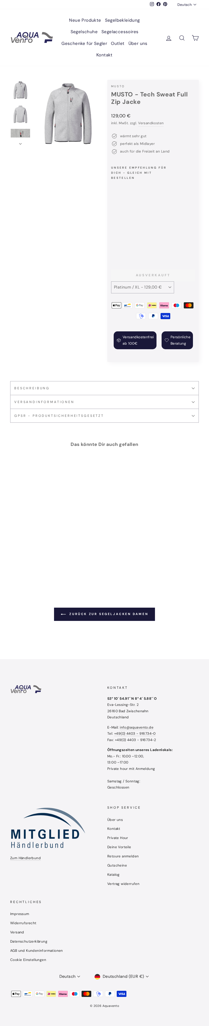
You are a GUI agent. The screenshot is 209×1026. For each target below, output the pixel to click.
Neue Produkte (85, 20)
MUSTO (118, 86)
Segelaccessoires (119, 31)
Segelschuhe (84, 31)
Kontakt (104, 55)
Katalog (113, 874)
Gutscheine (117, 865)
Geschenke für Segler (84, 43)
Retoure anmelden (123, 856)
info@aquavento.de (136, 727)
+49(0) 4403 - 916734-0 (135, 733)
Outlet (117, 43)
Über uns (138, 43)
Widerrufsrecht (23, 923)
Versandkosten (151, 123)
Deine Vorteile (119, 847)
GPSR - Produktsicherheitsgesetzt (59, 416)
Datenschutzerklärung (28, 941)
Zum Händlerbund (25, 858)
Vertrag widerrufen (123, 884)
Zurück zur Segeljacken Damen (108, 614)
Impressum (19, 914)
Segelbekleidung (122, 20)
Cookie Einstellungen (28, 960)
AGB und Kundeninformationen (36, 950)
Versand (17, 932)
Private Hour (117, 838)
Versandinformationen (44, 402)
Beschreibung (32, 388)
